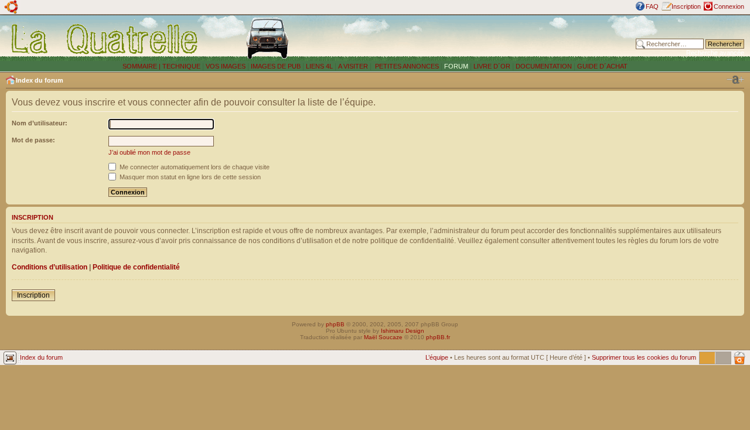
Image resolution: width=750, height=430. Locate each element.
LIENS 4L (320, 66)
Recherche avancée (715, 52)
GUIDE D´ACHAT (602, 66)
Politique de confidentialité (136, 267)
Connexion (729, 6)
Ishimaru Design (402, 330)
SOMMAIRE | (142, 66)
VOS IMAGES (226, 66)
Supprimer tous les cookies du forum (644, 357)
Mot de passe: (33, 140)
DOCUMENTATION (544, 66)
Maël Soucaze (383, 337)
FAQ (652, 6)
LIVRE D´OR (491, 66)
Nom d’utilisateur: (39, 123)
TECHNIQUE (181, 66)
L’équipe (436, 357)
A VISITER (353, 66)
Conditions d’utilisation (49, 267)
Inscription (686, 6)
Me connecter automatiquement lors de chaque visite (194, 166)
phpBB (335, 324)
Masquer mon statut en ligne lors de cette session (189, 176)
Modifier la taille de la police (735, 80)
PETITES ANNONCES (406, 66)
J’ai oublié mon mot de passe (149, 152)
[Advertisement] (482, 38)
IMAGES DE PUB (276, 66)
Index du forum (39, 80)
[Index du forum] (105, 38)
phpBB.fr (438, 337)
